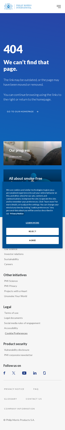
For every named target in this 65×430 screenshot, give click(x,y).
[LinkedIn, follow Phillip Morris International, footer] (34, 373)
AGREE (32, 240)
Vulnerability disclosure (16, 349)
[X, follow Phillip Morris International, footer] (13, 373)
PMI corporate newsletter (18, 354)
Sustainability (11, 259)
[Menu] (59, 6)
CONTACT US (34, 399)
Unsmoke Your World (15, 296)
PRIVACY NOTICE (14, 389)
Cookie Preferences (16, 333)
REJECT (32, 231)
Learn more (15, 156)
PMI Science (11, 280)
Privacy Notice (17, 213)
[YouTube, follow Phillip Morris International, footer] (24, 373)
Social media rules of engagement (22, 323)
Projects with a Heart (15, 291)
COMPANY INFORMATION (19, 408)
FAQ (35, 389)
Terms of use (11, 312)
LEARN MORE (32, 223)
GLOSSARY (10, 399)
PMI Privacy (10, 285)
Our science (10, 248)
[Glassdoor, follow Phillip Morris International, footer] (44, 373)
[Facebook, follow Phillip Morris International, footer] (4, 373)
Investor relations (14, 253)
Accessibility (11, 328)
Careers (8, 264)
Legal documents (13, 317)
